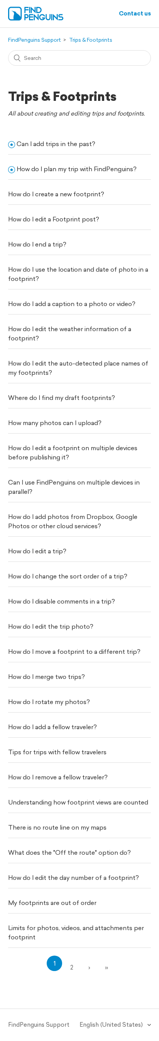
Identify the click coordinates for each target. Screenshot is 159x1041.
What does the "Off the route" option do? (69, 852)
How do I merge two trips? (46, 676)
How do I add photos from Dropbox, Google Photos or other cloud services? (72, 521)
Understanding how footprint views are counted (78, 802)
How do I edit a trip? (37, 551)
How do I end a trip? (37, 244)
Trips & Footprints (90, 40)
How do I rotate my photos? (49, 701)
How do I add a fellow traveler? (52, 726)
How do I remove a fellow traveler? (58, 777)
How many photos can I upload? (54, 422)
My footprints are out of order (52, 902)
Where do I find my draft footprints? (61, 397)
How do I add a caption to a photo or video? (71, 303)
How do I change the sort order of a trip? (67, 576)
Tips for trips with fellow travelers (57, 752)
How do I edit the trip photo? (50, 626)
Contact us (135, 13)
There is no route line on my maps (57, 827)
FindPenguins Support (34, 40)
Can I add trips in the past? (56, 143)
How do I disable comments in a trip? (61, 601)
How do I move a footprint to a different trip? (74, 651)
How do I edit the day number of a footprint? (73, 877)
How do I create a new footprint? (56, 194)
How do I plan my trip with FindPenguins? (77, 169)
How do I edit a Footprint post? (53, 219)
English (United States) (112, 1025)
